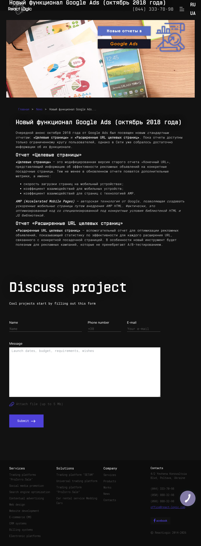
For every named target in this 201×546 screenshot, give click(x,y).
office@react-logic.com (168, 507)
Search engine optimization (29, 492)
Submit (24, 421)
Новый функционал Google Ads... (72, 109)
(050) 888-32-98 (162, 495)
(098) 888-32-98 (162, 501)
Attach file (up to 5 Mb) (38, 404)
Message (15, 343)
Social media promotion (26, 485)
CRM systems (17, 523)
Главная (23, 109)
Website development (24, 510)
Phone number (98, 322)
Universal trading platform (76, 481)
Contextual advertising (26, 498)
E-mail (131, 322)
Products (109, 481)
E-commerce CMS (20, 517)
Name (13, 322)
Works (107, 487)
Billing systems (21, 529)
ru (193, 5)
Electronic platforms (25, 536)
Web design (17, 504)
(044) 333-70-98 (162, 488)
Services (109, 475)
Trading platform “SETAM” (75, 474)
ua (193, 14)
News (39, 109)
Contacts (109, 500)
